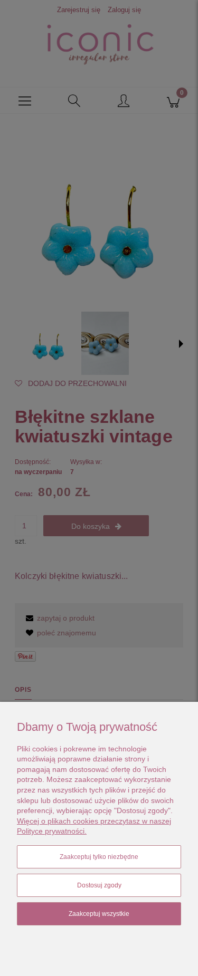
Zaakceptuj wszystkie (99, 913)
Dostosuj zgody (99, 885)
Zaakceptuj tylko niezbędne (99, 857)
